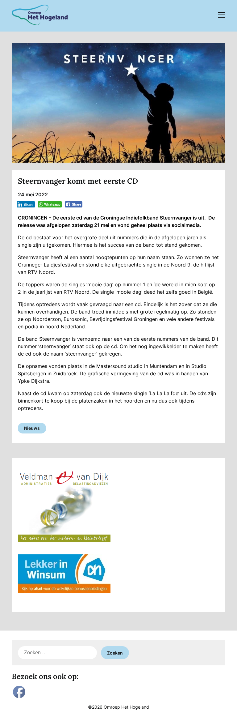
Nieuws (32, 428)
